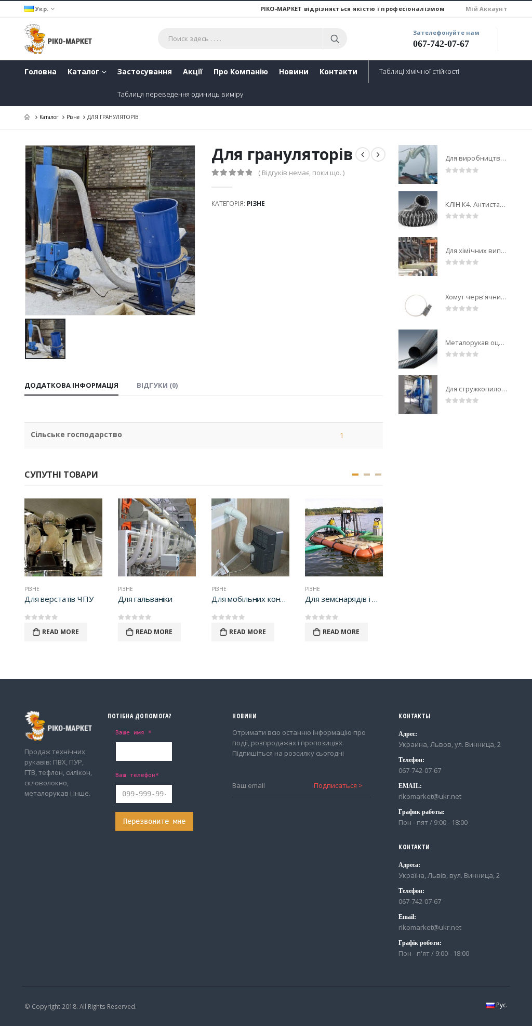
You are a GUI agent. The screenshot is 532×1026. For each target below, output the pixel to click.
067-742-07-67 (441, 43)
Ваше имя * (133, 732)
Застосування (144, 71)
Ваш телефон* (137, 775)
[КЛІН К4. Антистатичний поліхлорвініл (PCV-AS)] (417, 210)
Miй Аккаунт (487, 8)
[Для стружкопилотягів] (417, 394)
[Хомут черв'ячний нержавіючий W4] (417, 302)
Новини (294, 71)
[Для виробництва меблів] (417, 164)
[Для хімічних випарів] (417, 256)
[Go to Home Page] (28, 117)
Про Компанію (241, 71)
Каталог (83, 71)
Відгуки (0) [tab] (157, 385)
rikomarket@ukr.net (429, 796)
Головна (40, 71)
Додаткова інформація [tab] (71, 385)
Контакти (338, 71)
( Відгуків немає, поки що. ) (301, 172)
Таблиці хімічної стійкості (419, 71)
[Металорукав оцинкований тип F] (417, 349)
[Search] (335, 38)
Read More (60, 631)
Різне (256, 203)
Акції (193, 71)
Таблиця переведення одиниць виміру (180, 94)
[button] (355, 474)
